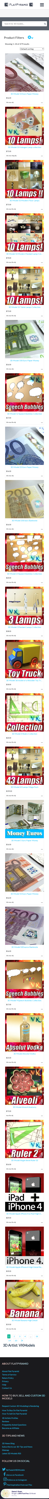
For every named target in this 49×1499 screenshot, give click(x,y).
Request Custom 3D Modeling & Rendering (20, 1406)
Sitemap (5, 1450)
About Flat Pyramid (10, 1371)
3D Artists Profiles (10, 1418)
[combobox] (24, 23)
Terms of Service (9, 1374)
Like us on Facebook (15, 1475)
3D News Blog (8, 1443)
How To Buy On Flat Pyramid (14, 1410)
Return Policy (8, 1378)
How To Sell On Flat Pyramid (14, 1413)
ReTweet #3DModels (15, 1470)
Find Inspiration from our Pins (19, 1485)
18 (37, 1336)
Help (4, 1384)
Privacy (5, 1381)
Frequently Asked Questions (14, 1425)
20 (16, 1340)
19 (9, 1340)
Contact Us (7, 1388)
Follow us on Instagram (17, 1480)
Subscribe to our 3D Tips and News (17, 1446)
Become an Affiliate (10, 1428)
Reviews (5, 1421)
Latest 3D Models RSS (11, 1453)
